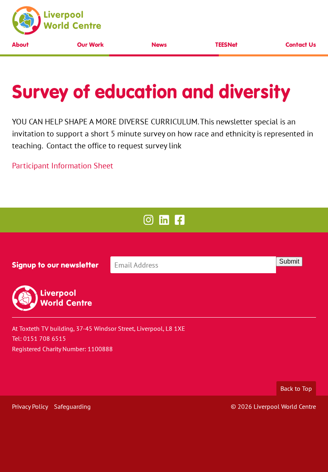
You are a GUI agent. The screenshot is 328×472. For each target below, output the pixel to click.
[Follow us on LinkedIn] (164, 220)
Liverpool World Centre (56, 20)
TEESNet (226, 44)
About (20, 44)
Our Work (90, 44)
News (159, 44)
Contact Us (301, 44)
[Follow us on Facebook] (180, 220)
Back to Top (296, 388)
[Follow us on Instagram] (149, 220)
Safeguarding (72, 406)
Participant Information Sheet (62, 165)
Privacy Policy (30, 406)
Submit (289, 261)
